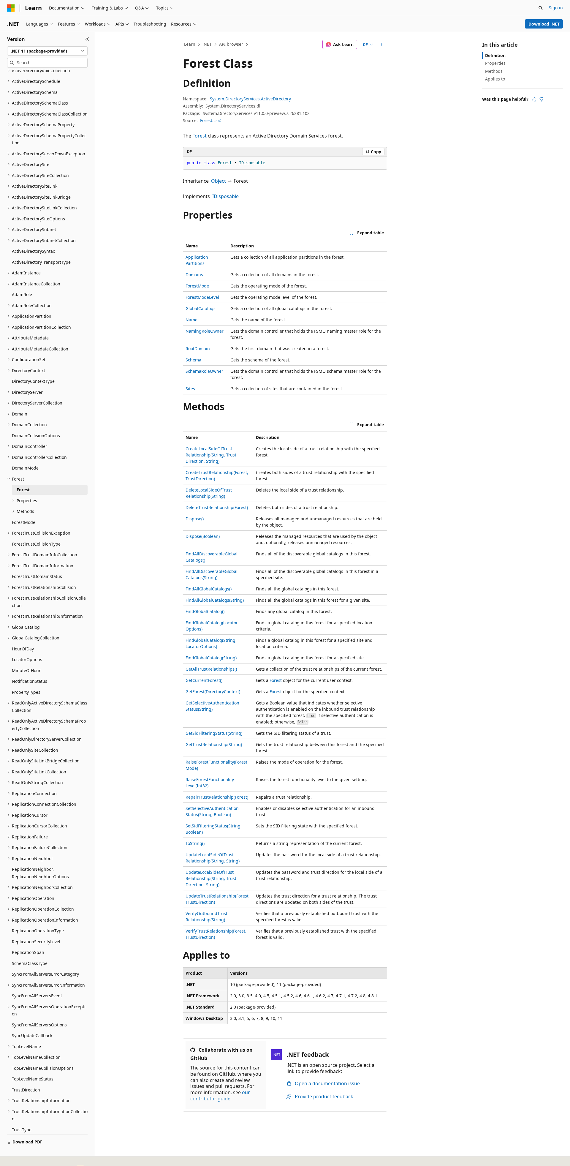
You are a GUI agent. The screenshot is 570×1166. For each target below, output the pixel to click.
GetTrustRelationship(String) (214, 744)
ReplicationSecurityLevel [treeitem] (36, 941)
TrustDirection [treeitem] (26, 1090)
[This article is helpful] (534, 99)
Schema (193, 360)
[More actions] (382, 44)
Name (191, 320)
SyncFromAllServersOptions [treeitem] (39, 1025)
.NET (207, 44)
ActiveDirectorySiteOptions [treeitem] (38, 219)
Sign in (556, 7)
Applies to (495, 79)
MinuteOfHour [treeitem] (26, 670)
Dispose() (195, 519)
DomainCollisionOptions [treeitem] (36, 435)
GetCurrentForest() (204, 680)
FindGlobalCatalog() (205, 611)
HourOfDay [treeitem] (23, 649)
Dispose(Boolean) (203, 536)
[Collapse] (87, 39)
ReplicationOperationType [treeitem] (38, 930)
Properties (495, 63)
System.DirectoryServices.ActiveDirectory (250, 99)
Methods (494, 71)
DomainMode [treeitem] (25, 468)
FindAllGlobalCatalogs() (209, 589)
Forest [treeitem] (23, 489)
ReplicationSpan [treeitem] (28, 952)
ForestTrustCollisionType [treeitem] (36, 544)
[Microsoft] (11, 8)
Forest (199, 135)
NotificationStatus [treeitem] (29, 681)
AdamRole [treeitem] (22, 294)
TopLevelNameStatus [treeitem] (32, 1079)
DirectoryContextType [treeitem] (33, 381)
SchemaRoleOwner (204, 371)
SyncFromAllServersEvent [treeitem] (37, 995)
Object (218, 181)
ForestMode (197, 286)
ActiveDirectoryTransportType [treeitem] (41, 262)
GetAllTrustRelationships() (211, 669)
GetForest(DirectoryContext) (213, 691)
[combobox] (47, 51)
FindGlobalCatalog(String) (211, 658)
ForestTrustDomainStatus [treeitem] (37, 576)
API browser (231, 44)
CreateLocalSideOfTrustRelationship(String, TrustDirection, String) (211, 455)
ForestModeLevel (202, 297)
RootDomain (198, 348)
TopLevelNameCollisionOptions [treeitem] (43, 1068)
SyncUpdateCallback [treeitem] (32, 1035)
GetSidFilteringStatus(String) (214, 733)
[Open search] (541, 8)
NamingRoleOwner (205, 331)
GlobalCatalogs (201, 308)
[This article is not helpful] (541, 99)
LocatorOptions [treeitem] (27, 659)
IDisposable (225, 196)
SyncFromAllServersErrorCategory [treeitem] (45, 974)
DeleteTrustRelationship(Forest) (217, 507)
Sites (190, 388)
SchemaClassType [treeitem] (30, 963)
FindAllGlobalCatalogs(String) (215, 600)
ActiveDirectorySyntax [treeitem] (33, 251)
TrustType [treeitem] (21, 1129)
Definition (495, 55)
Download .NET (544, 24)
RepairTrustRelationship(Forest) (217, 797)
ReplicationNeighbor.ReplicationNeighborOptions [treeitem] (40, 872)
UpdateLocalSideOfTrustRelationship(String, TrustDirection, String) (211, 878)
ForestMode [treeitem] (23, 522)
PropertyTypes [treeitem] (26, 692)
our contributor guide (220, 1095)
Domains (194, 274)
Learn (189, 44)
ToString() (195, 843)
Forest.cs (209, 120)
